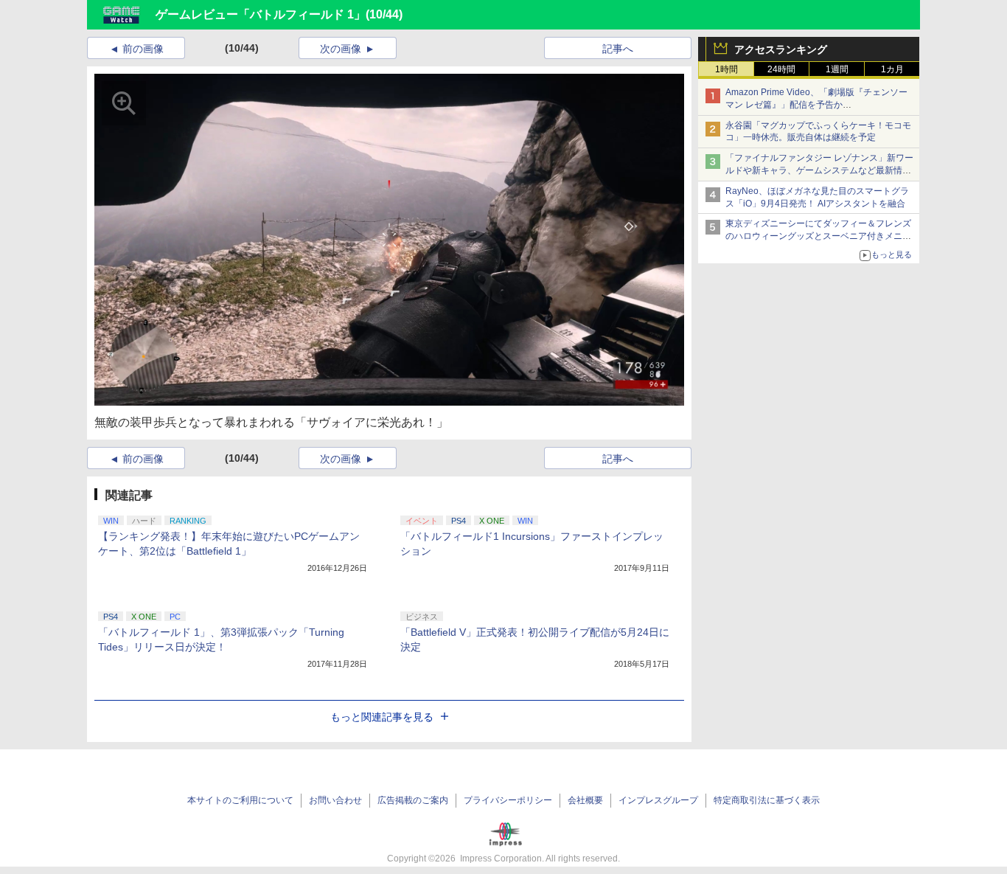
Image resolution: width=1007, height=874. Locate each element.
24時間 (781, 69)
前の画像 (143, 49)
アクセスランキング (780, 49)
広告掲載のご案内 (412, 800)
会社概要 (585, 800)
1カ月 (892, 69)
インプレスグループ (658, 800)
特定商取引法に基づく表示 (767, 800)
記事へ (617, 49)
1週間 (837, 69)
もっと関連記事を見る (381, 717)
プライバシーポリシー (508, 800)
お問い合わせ (335, 800)
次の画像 (340, 49)
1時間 (726, 69)
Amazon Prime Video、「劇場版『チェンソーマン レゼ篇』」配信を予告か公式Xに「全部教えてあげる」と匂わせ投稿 (816, 104)
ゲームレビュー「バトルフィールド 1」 (261, 14)
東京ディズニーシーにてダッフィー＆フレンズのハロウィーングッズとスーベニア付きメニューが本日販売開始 (818, 236)
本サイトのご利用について (240, 800)
